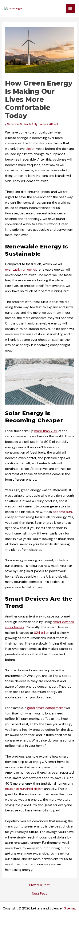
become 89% (63, 512)
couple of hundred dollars (24, 789)
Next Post (39, 894)
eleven (30, 149)
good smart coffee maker (46, 708)
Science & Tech (19, 124)
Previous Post (39, 885)
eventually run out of (20, 269)
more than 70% (46, 431)
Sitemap (70, 908)
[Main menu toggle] (70, 8)
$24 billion (41, 633)
